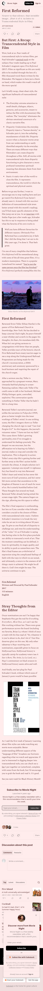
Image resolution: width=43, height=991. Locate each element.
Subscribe (29, 3)
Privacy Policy (29, 967)
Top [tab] (4, 882)
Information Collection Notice (25, 816)
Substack (9, 986)
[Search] (38, 882)
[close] (36, 915)
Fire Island (7, 889)
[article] (21, 894)
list (3, 767)
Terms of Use (33, 813)
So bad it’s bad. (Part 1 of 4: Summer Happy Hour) (13, 908)
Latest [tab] (10, 882)
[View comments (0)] (12, 33)
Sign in (38, 3)
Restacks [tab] (17, 853)
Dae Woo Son (17, 895)
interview (30, 214)
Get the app (33, 980)
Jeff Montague (7, 26)
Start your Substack (15, 980)
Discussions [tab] (20, 882)
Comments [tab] (7, 853)
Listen (37, 27)
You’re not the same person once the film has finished (19, 266)
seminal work (22, 59)
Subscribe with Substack (23, 957)
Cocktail (6, 904)
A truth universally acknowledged (16, 892)
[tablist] (12, 852)
